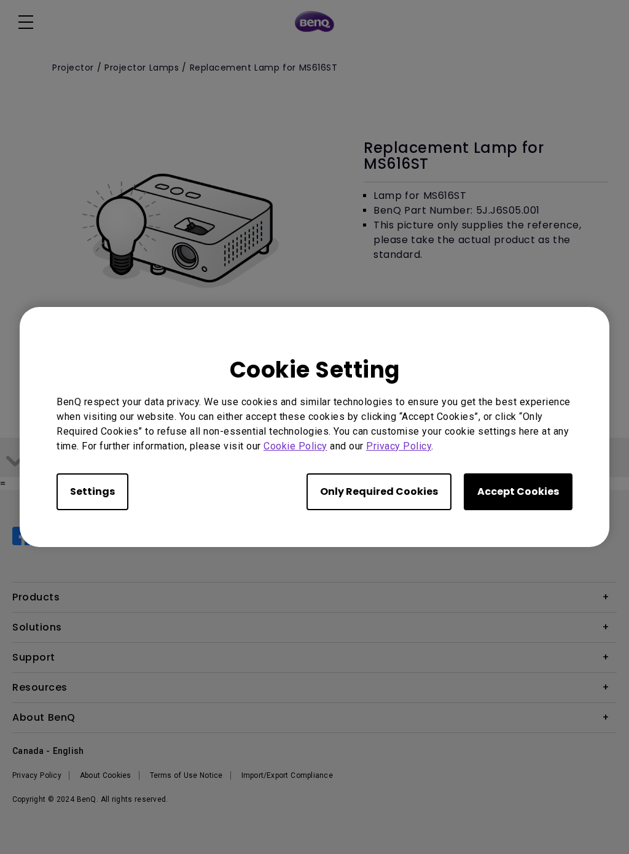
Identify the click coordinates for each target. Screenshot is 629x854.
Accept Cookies (518, 491)
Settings (92, 491)
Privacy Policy (398, 446)
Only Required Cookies (379, 491)
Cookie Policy (295, 446)
